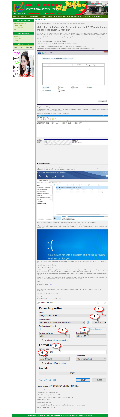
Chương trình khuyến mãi (54, 13)
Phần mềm (17, 36)
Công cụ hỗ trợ (18, 25)
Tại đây (50, 284)
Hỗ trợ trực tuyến (33, 13)
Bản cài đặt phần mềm (20, 23)
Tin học (16, 40)
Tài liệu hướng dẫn (19, 27)
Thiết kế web (17, 38)
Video (15, 30)
